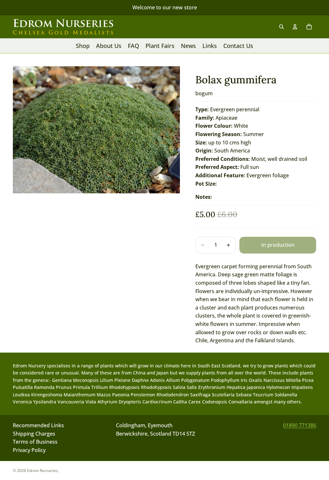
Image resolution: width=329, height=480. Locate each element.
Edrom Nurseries (42, 470)
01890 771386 (299, 425)
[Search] (281, 27)
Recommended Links (38, 425)
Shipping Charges (34, 433)
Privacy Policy (29, 450)
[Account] (295, 27)
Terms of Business (35, 442)
